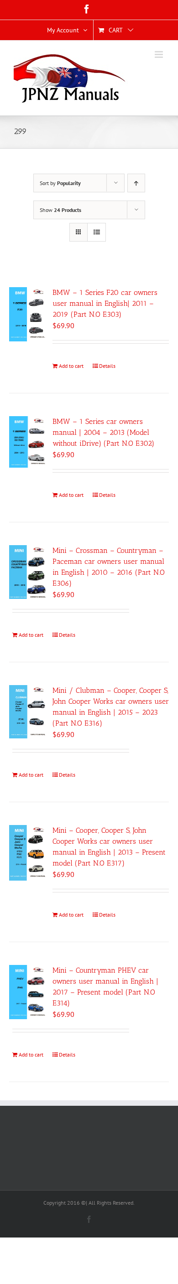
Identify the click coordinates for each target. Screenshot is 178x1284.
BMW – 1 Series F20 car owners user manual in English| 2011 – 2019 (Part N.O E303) (104, 303)
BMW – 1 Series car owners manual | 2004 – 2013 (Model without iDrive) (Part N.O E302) (103, 432)
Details (107, 365)
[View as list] (96, 232)
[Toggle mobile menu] (159, 54)
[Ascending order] (136, 183)
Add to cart (71, 365)
